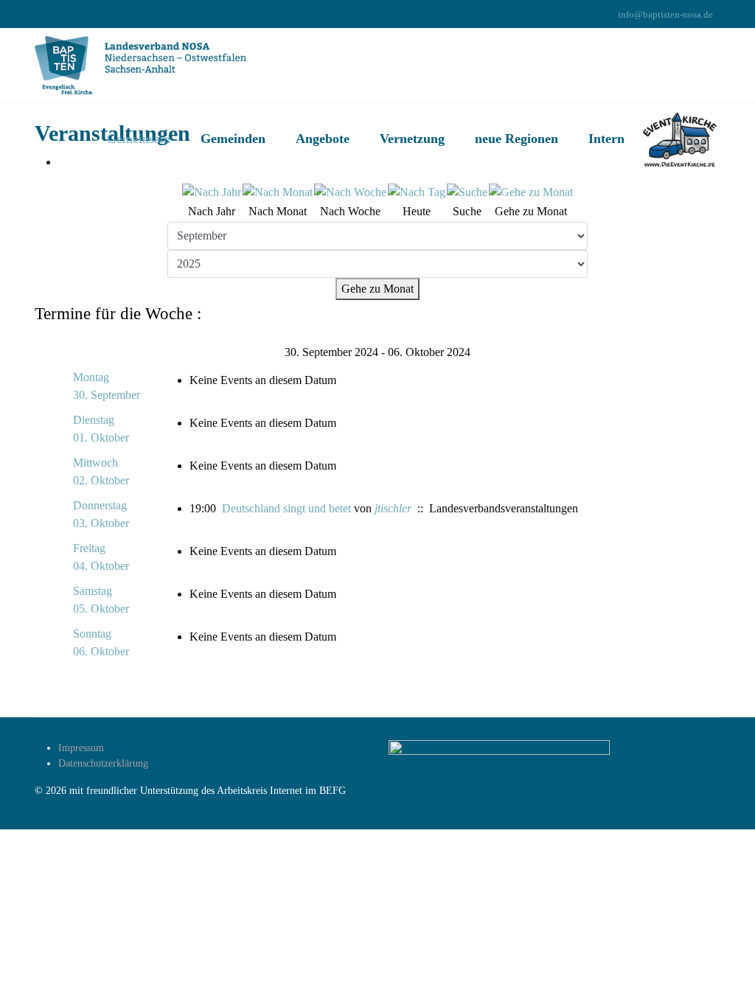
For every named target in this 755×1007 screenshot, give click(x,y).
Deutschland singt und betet (286, 508)
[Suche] (467, 192)
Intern (606, 138)
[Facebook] (39, 14)
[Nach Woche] (350, 192)
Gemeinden (233, 138)
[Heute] (416, 192)
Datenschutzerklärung (103, 763)
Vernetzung (412, 138)
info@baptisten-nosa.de (665, 15)
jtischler (393, 508)
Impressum (81, 747)
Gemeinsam (138, 138)
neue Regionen (516, 138)
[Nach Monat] (278, 192)
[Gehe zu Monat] (531, 192)
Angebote (322, 138)
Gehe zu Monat (377, 288)
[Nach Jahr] (211, 192)
